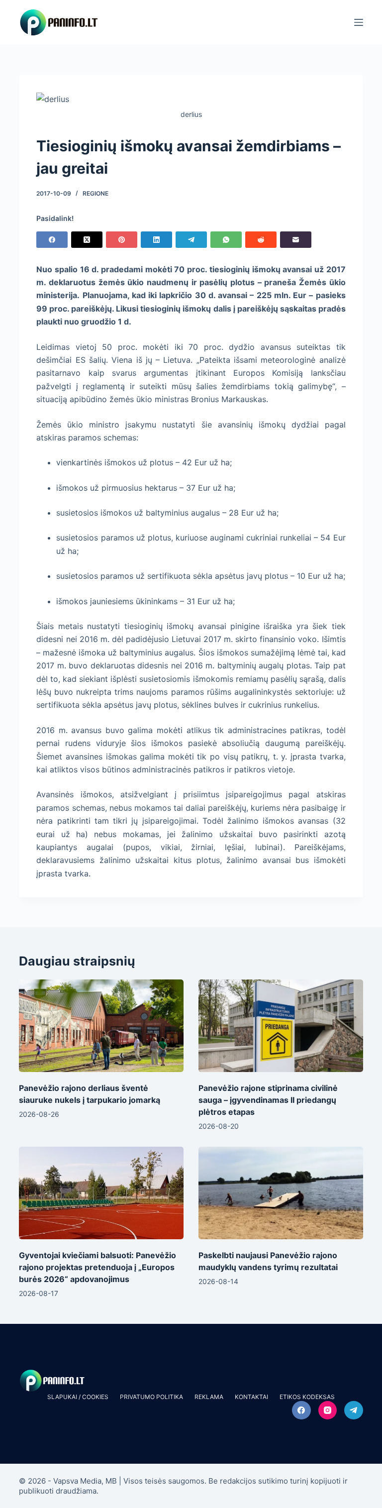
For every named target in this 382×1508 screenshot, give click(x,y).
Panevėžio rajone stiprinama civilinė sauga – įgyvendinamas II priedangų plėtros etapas (268, 1100)
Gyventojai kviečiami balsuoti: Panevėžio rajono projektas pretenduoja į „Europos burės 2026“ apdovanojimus (97, 1267)
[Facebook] (52, 239)
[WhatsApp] (226, 239)
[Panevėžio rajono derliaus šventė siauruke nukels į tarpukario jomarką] (101, 1025)
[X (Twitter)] (86, 239)
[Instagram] (327, 1410)
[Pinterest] (121, 239)
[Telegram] (191, 239)
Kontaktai (251, 1396)
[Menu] (358, 22)
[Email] (295, 239)
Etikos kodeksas (307, 1396)
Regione (95, 193)
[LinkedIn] (156, 239)
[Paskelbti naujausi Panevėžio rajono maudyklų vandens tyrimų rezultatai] (280, 1193)
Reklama (208, 1396)
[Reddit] (261, 239)
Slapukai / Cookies (77, 1396)
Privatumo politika (151, 1396)
